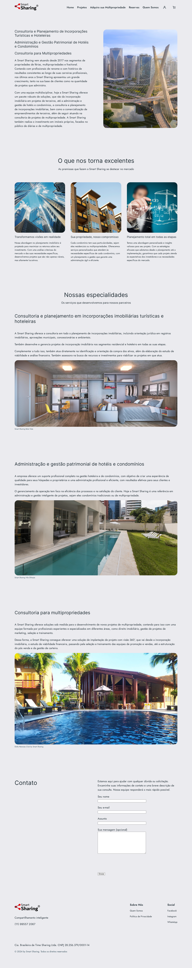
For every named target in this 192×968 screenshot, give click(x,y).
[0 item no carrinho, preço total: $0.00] (174, 7)
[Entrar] (164, 7)
